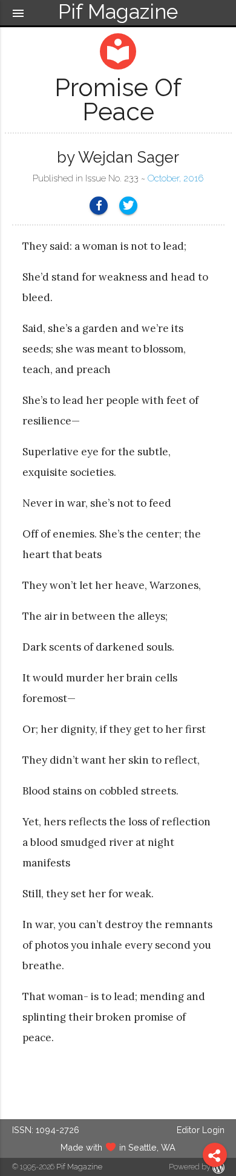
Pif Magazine (79, 1166)
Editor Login (201, 1130)
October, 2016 (175, 178)
